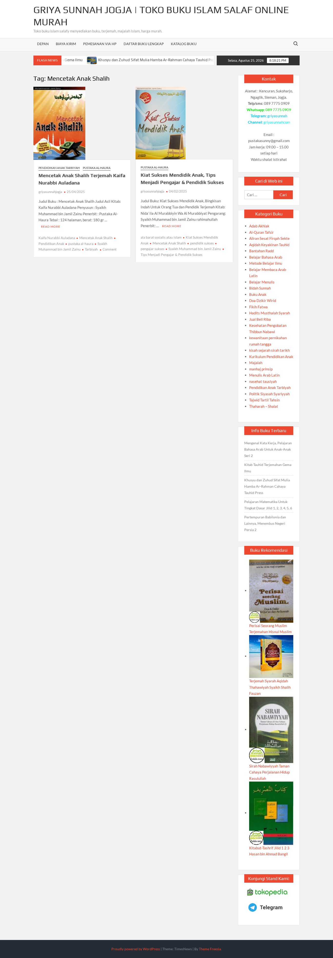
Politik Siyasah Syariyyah (269, 394)
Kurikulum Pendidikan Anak (271, 356)
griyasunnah (277, 116)
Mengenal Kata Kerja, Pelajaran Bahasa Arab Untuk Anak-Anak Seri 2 (268, 449)
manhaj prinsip (261, 369)
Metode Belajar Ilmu (265, 263)
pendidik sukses (202, 243)
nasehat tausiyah (263, 381)
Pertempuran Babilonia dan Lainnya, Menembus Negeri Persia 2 (265, 523)
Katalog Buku (183, 44)
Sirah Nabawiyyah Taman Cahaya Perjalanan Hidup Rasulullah (269, 772)
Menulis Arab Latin (264, 375)
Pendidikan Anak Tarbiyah (59, 168)
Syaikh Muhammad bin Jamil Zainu (194, 249)
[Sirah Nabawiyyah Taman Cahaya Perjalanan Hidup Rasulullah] (271, 729)
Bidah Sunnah (260, 288)
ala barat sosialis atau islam (161, 237)
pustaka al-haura (80, 244)
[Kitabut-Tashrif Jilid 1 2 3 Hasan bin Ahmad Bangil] (271, 813)
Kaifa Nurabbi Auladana (57, 238)
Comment (110, 249)
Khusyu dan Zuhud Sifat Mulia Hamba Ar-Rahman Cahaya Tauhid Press (141, 60)
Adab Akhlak (259, 226)
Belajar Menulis (261, 282)
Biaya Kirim (66, 44)
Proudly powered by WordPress (135, 949)
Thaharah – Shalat (263, 406)
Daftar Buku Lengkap (144, 44)
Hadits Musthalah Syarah (269, 313)
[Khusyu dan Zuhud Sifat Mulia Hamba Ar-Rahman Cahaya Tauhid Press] (75, 60)
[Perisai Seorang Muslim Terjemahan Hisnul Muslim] (271, 590)
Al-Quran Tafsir (261, 232)
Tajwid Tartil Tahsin (264, 400)
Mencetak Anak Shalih (96, 238)
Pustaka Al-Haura (96, 168)
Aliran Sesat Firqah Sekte (269, 238)
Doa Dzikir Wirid (262, 300)
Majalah (255, 362)
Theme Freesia (210, 949)
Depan (43, 44)
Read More (50, 226)
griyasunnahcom (277, 122)
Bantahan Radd (261, 251)
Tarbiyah (91, 249)
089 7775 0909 (278, 109)
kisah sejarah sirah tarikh (269, 350)
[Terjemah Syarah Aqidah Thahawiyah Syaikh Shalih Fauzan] (271, 656)
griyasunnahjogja (50, 192)
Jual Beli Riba (260, 319)
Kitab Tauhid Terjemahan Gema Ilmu (267, 468)
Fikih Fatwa (258, 307)
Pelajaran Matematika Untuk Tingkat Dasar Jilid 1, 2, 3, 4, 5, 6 (268, 505)
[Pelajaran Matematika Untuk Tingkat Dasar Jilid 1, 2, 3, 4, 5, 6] (210, 60)
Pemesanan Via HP (100, 44)
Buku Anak (257, 294)
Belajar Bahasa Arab (265, 257)
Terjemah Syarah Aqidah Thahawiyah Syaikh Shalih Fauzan (270, 687)
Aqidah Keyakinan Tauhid (269, 244)
